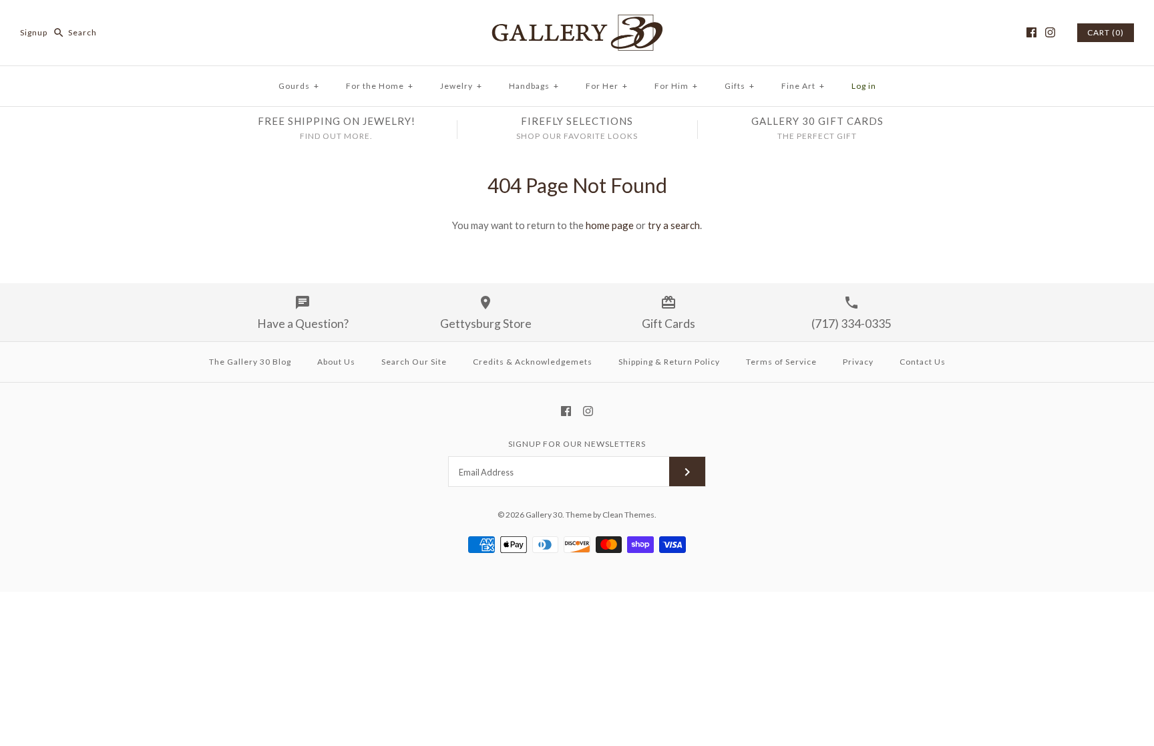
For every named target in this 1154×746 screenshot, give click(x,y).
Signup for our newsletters (577, 444)
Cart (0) (1105, 32)
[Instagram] (1050, 32)
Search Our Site (414, 362)
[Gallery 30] (577, 21)
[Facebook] (1031, 32)
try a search (674, 225)
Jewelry (461, 86)
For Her (607, 86)
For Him (676, 86)
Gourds (298, 86)
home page (610, 225)
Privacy (858, 362)
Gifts (740, 86)
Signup (33, 32)
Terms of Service (781, 362)
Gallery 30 (544, 515)
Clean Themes (628, 515)
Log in (863, 86)
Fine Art (803, 86)
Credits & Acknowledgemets (532, 362)
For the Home (379, 86)
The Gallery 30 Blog (250, 362)
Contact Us (923, 362)
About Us (336, 362)
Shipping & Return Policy (669, 362)
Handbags (534, 86)
